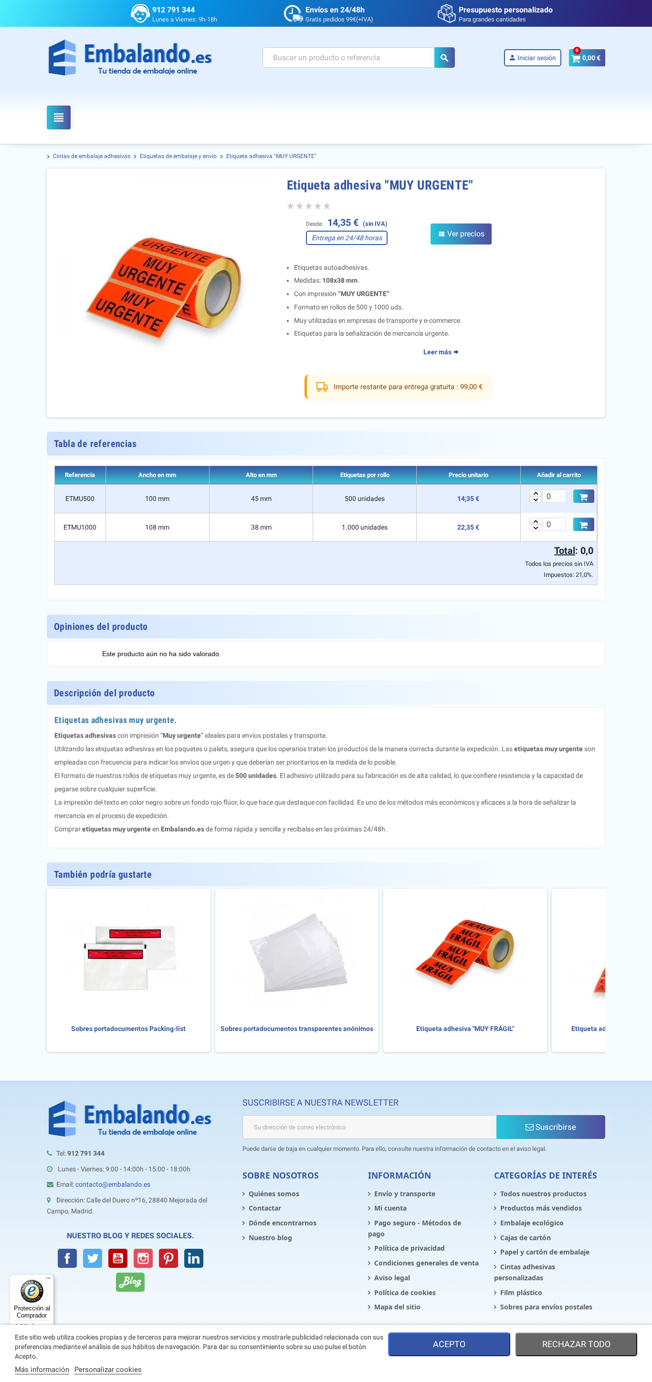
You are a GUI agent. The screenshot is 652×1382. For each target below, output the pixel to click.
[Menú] (48, 1280)
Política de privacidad (409, 1248)
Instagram (143, 1258)
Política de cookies (405, 1292)
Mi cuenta (390, 1207)
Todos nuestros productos (543, 1193)
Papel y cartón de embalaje (544, 1251)
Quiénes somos (274, 1193)
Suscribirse (555, 1127)
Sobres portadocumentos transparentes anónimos (297, 1028)
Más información (42, 1369)
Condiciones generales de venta (426, 1262)
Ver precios (461, 233)
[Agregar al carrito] (583, 496)
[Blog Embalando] (130, 1282)
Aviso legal (392, 1277)
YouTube (117, 1258)
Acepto (449, 1344)
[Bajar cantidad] (535, 499)
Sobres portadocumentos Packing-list (128, 1028)
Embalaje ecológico (532, 1222)
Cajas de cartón (525, 1237)
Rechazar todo (576, 1344)
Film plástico (521, 1292)
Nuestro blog (270, 1237)
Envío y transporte (404, 1193)
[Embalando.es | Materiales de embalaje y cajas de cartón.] (130, 57)
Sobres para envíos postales (546, 1306)
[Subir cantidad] (535, 492)
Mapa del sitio (397, 1306)
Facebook (67, 1258)
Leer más (438, 352)
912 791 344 (173, 9)
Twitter (92, 1258)
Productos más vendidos (541, 1207)
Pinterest (168, 1258)
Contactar (265, 1207)
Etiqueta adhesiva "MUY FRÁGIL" (465, 1028)
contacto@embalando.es (112, 1184)
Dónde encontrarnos (282, 1222)
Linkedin (193, 1258)
